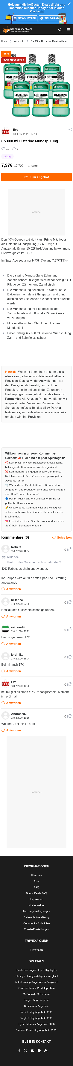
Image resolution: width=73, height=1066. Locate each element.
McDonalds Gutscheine (36, 994)
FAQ (36, 887)
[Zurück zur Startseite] (17, 29)
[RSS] (45, 1050)
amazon (33, 165)
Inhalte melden (36, 905)
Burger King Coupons (36, 1000)
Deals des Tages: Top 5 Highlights (36, 970)
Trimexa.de (36, 949)
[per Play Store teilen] (39, 1050)
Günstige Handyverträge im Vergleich (36, 976)
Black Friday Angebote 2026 (36, 1012)
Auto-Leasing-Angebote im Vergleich (36, 982)
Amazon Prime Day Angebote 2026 (36, 1030)
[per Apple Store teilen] (32, 1050)
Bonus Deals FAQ (36, 893)
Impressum (36, 899)
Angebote (19, 41)
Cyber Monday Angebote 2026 (37, 1024)
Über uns (36, 875)
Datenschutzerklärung (37, 917)
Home (4, 41)
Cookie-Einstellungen (36, 929)
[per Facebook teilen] (19, 1050)
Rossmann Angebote (36, 1006)
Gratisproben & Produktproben (36, 988)
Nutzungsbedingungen (36, 911)
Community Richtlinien (36, 923)
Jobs (36, 881)
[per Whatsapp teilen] (25, 1050)
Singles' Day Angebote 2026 (36, 1018)
